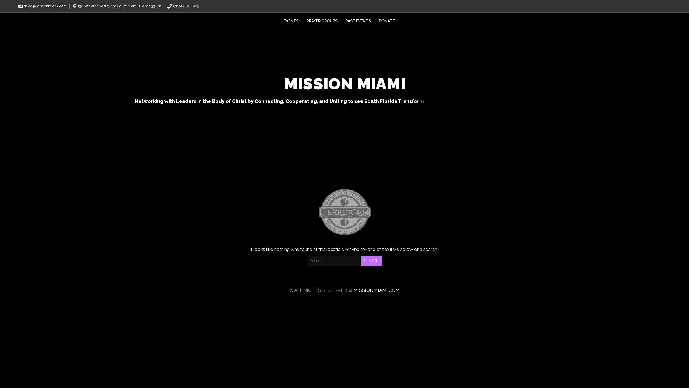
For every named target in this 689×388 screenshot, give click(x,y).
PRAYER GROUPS (322, 21)
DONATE (387, 21)
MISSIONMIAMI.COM (376, 290)
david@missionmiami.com (45, 6)
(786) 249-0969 (185, 6)
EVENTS (291, 21)
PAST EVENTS (358, 21)
